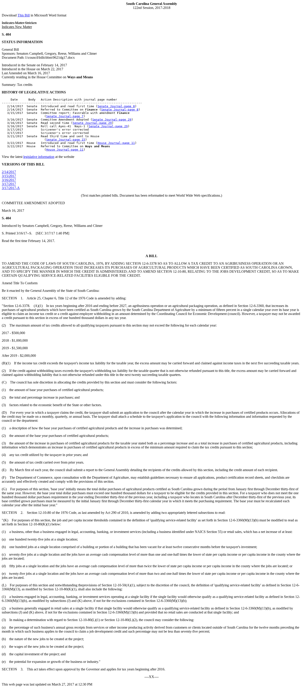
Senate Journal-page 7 (64, 116)
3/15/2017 (9, 176)
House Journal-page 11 (116, 143)
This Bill (24, 15)
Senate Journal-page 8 (116, 106)
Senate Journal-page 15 (65, 139)
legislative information (38, 157)
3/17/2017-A (11, 188)
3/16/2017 (9, 180)
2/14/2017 (9, 172)
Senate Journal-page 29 (111, 119)
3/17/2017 (9, 184)
